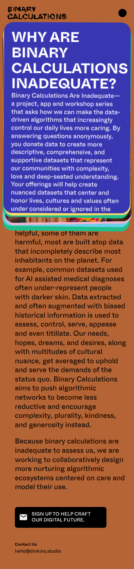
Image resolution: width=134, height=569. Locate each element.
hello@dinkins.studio (38, 551)
